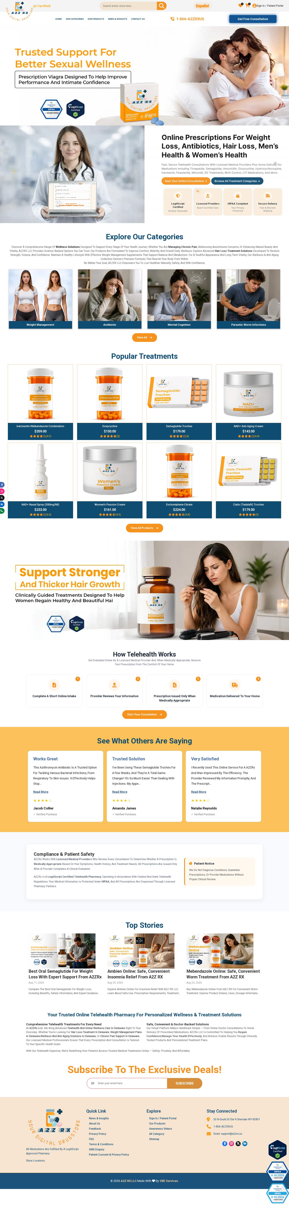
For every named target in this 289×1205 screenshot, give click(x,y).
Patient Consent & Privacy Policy (109, 1154)
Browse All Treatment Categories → (237, 181)
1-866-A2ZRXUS (223, 1126)
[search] (162, 6)
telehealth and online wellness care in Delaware (96, 1028)
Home (58, 19)
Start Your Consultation (142, 714)
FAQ (91, 1139)
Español (202, 6)
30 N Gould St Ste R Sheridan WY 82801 (236, 1119)
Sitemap (154, 1139)
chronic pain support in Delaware (119, 1036)
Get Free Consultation (253, 19)
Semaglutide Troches (179, 426)
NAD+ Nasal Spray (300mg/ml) (40, 504)
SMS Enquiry (96, 1149)
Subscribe (185, 1083)
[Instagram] (231, 1144)
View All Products (142, 528)
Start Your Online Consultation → (186, 181)
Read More (40, 792)
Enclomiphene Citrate (179, 504)
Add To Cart (42, 392)
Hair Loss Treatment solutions (233, 250)
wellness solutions (68, 246)
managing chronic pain (182, 246)
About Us (94, 1123)
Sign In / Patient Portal (270, 5)
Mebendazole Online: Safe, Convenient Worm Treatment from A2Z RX (65, 974)
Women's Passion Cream (109, 504)
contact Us (138, 19)
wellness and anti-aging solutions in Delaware (68, 1036)
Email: (227, 1133)
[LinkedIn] (245, 1144)
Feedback (95, 1128)
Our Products (96, 19)
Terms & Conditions (101, 1144)
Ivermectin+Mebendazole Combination (40, 426)
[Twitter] (238, 1144)
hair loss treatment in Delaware (90, 1032)
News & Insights (117, 19)
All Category (156, 1134)
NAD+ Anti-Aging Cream (248, 426)
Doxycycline (109, 426)
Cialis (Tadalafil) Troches (248, 504)
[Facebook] (225, 1144)
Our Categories (75, 19)
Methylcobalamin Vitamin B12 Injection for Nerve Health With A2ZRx (144, 974)
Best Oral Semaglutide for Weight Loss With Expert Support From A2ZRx (223, 974)
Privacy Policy (97, 1134)
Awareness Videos (160, 1128)
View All (142, 337)
